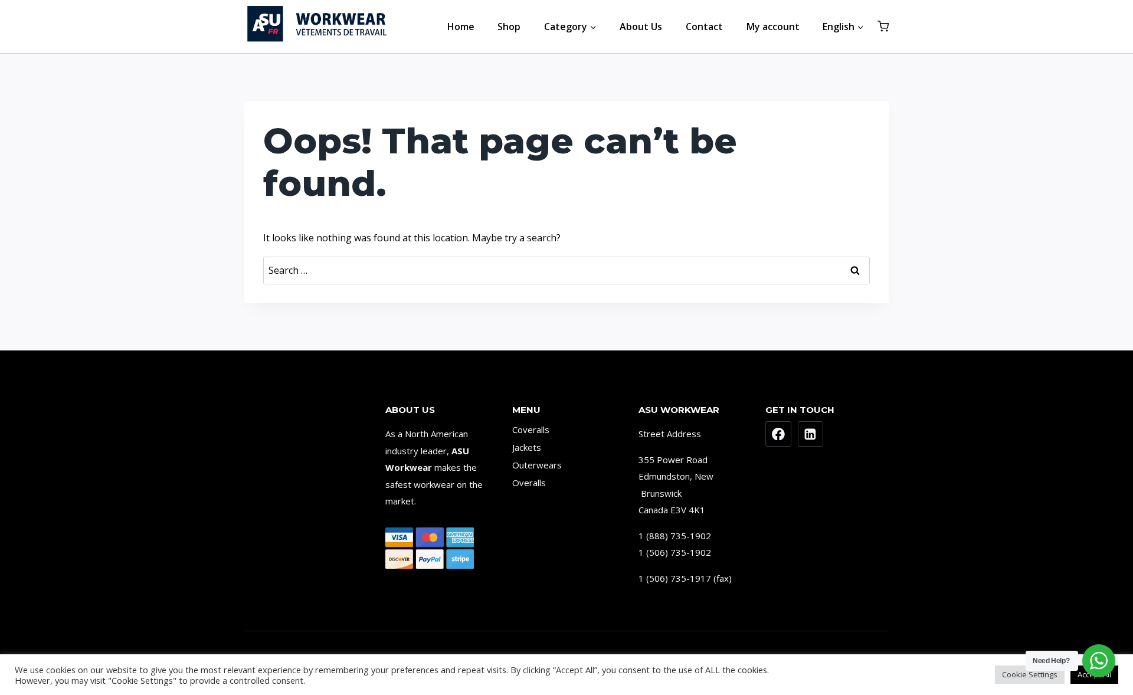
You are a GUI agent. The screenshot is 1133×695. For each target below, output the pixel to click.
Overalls (529, 483)
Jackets (526, 447)
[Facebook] (778, 434)
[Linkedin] (811, 434)
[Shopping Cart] (883, 26)
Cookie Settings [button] (1029, 674)
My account (773, 26)
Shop (508, 26)
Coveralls (530, 429)
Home (460, 26)
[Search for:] (566, 270)
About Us (641, 26)
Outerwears (537, 465)
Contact (704, 26)
